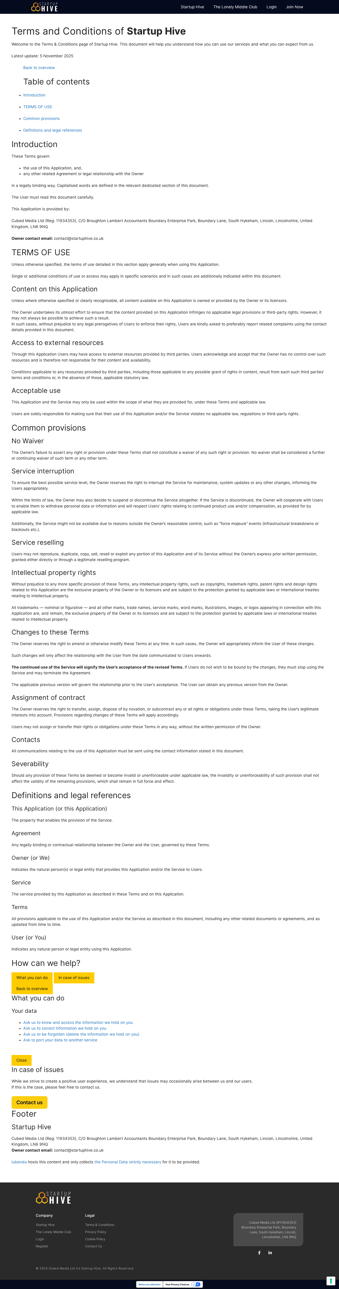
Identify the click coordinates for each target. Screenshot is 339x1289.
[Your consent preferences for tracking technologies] (331, 1281)
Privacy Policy (95, 1232)
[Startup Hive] (44, 7)
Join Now (294, 7)
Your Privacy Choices (177, 1284)
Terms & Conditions (99, 1225)
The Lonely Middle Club (235, 7)
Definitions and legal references (52, 130)
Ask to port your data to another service (60, 1040)
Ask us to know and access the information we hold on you (78, 1022)
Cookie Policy (95, 1239)
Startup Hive (192, 7)
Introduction (34, 95)
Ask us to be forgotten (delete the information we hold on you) (81, 1034)
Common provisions (41, 118)
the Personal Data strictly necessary (128, 1162)
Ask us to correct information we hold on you (64, 1028)
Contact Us (93, 1246)
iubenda (19, 1162)
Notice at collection (150, 1284)
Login (272, 7)
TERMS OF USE (37, 106)
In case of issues (74, 977)
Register (42, 1246)
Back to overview (32, 988)
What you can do (32, 977)
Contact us (29, 1102)
